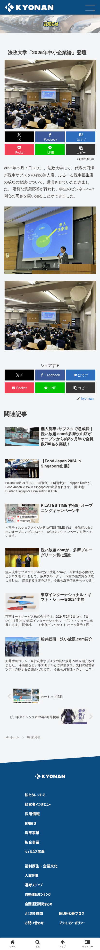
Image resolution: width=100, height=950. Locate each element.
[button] (81, 149)
